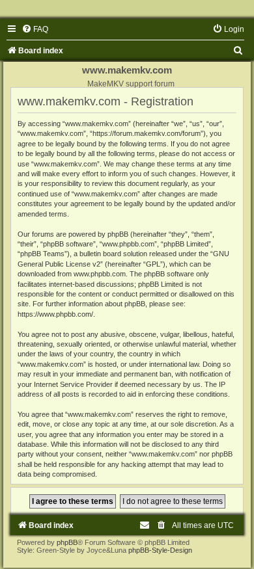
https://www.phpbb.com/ (55, 314)
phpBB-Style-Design (160, 550)
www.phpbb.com (100, 274)
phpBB (67, 542)
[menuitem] (34, 29)
